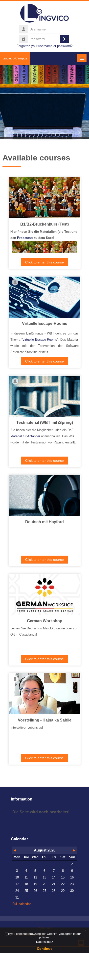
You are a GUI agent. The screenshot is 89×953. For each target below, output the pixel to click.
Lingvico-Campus (14, 58)
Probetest (24, 238)
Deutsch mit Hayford (44, 522)
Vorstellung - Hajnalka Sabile (44, 720)
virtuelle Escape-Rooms (40, 339)
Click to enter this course (44, 262)
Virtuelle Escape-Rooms (44, 323)
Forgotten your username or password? (44, 46)
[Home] (44, 14)
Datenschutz (44, 942)
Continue (44, 949)
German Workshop (44, 621)
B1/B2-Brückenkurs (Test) (44, 224)
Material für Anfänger (25, 436)
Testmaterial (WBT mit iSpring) (44, 422)
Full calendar (21, 904)
